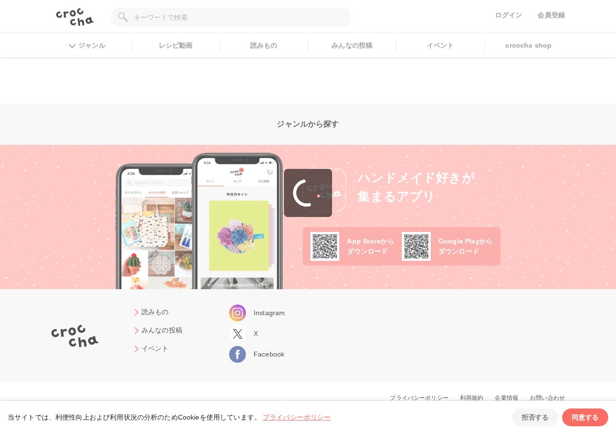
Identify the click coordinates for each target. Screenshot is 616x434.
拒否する (535, 417)
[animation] (308, 193)
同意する (585, 417)
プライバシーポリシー (297, 417)
